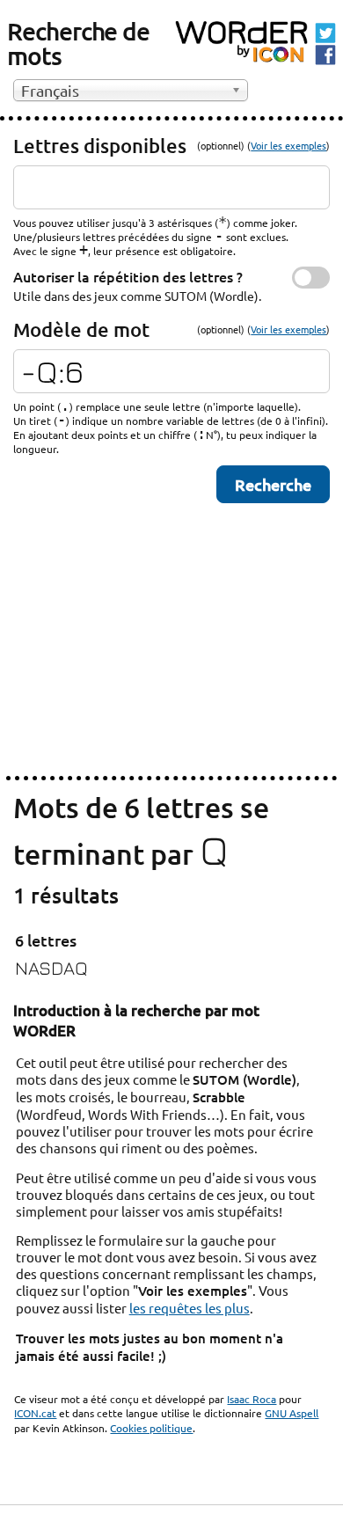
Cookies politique (151, 1428)
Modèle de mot (81, 329)
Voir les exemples (288, 145)
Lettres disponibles (99, 145)
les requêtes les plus (189, 1307)
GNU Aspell (291, 1413)
